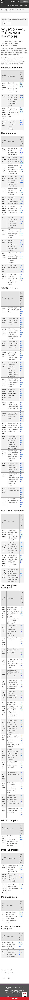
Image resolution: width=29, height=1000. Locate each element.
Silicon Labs (3, 1)
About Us (21, 990)
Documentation (14, 1)
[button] (2, 5)
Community (24, 1)
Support (16, 990)
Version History (9, 990)
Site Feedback (20, 992)
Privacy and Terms (11, 992)
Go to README (21, 85)
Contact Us (19, 991)
